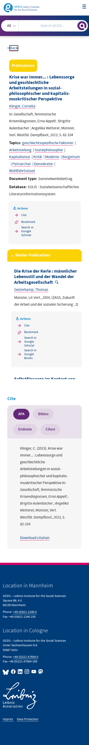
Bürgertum (71, 156)
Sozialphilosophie (49, 150)
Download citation (35, 537)
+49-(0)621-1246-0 (25, 612)
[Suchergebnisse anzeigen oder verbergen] (82, 25)
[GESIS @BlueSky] (6, 671)
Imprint (8, 719)
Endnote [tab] (25, 429)
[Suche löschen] (73, 25)
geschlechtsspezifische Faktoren (47, 143)
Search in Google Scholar (27, 231)
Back (14, 48)
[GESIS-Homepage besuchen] (22, 7)
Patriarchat (21, 164)
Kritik (37, 156)
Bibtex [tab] (43, 414)
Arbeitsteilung (20, 150)
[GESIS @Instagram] (27, 671)
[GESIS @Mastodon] (40, 671)
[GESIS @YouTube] (34, 671)
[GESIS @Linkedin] (20, 671)
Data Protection (27, 719)
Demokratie (43, 164)
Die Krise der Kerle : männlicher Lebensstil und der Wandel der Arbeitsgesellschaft (45, 276)
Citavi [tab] (50, 429)
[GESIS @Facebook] (13, 671)
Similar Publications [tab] (32, 255)
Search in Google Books (30, 354)
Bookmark (28, 222)
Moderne (52, 156)
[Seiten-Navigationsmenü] (84, 7)
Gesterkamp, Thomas (31, 289)
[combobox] (44, 26)
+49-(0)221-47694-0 (25, 657)
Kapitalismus (19, 156)
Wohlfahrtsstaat (22, 170)
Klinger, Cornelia (22, 106)
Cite (23, 215)
